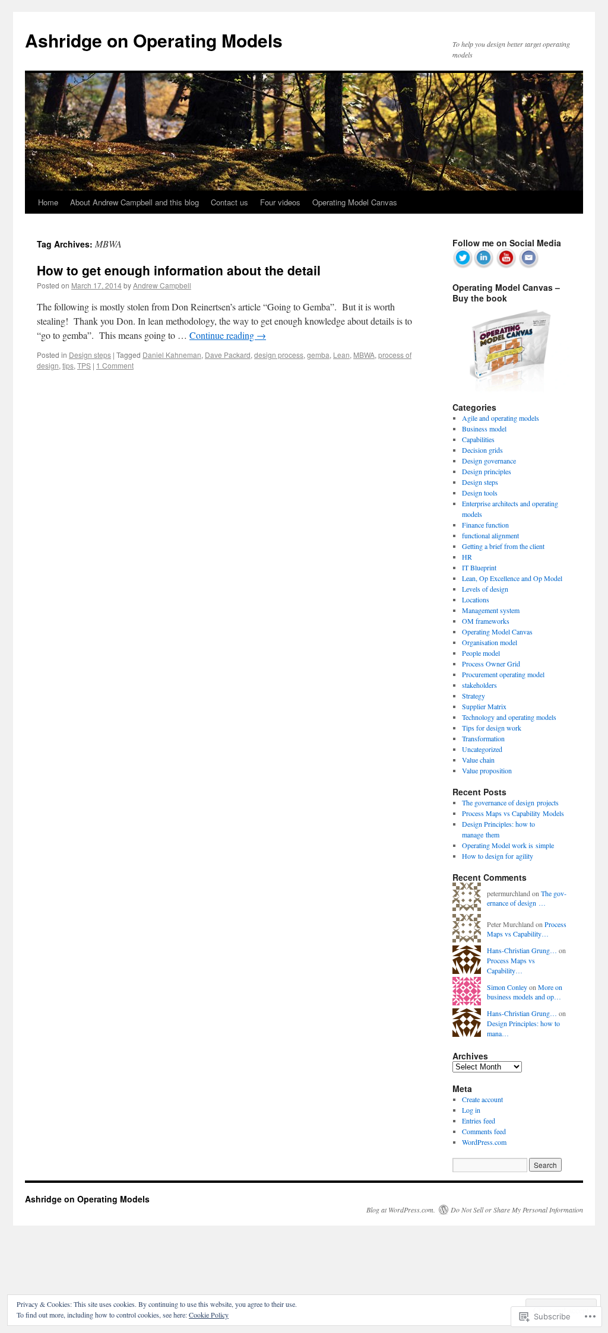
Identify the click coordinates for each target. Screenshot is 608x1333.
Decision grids (482, 450)
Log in (471, 1110)
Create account (482, 1099)
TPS (84, 365)
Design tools (480, 492)
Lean (341, 355)
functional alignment (490, 535)
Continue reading (227, 335)
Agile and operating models (500, 418)
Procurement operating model (503, 674)
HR (467, 556)
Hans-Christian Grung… (522, 950)
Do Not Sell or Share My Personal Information (517, 1209)
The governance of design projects (510, 802)
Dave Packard (228, 355)
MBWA (364, 355)
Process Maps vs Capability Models (513, 813)
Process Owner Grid (491, 663)
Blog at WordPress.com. (400, 1209)
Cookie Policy (209, 1314)
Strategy (473, 695)
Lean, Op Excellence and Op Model (512, 578)
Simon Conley (507, 987)
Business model (484, 428)
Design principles (486, 471)
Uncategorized (482, 749)
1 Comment (115, 365)
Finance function (485, 524)
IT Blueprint (479, 567)
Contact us (229, 202)
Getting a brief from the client (503, 546)
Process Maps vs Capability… (526, 929)
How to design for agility (497, 856)
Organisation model (489, 642)
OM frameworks (485, 621)
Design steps (90, 355)
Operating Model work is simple (508, 845)
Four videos (280, 202)
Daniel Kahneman (171, 355)
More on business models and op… (524, 992)
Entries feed (478, 1120)
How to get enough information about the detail (179, 270)
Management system (491, 610)
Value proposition (487, 770)
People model (481, 653)
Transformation (483, 738)
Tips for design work (491, 727)
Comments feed (484, 1131)
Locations (475, 599)
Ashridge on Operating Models (154, 40)
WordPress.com (484, 1142)
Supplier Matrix (484, 706)
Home (48, 202)
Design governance (489, 460)
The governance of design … (526, 898)
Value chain (478, 759)
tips (68, 365)
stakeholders (479, 685)
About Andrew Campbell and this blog (134, 202)
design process (278, 355)
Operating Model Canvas (354, 202)
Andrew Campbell (162, 285)
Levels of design (485, 588)
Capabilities (478, 439)
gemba (318, 355)
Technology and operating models (509, 717)
